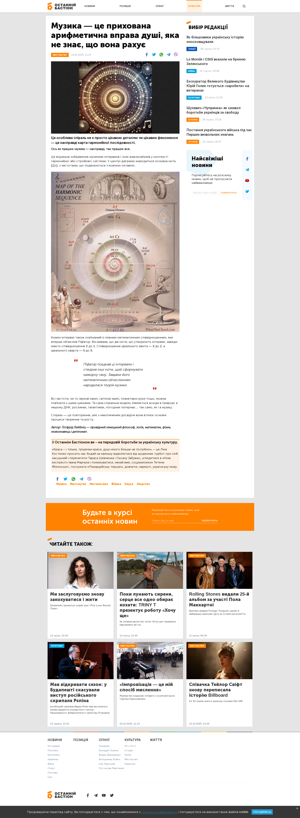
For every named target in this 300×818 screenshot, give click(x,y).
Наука (128, 484)
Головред (104, 746)
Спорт (51, 768)
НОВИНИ (89, 6)
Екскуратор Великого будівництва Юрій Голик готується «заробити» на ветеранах (217, 85)
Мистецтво (78, 484)
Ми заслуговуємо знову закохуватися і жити (77, 596)
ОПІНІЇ (160, 6)
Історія (128, 750)
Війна (51, 763)
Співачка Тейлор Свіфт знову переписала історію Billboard (215, 690)
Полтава (52, 772)
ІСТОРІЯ (192, 119)
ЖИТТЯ (229, 6)
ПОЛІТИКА (194, 97)
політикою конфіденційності (159, 812)
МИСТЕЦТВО (60, 55)
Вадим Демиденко (110, 754)
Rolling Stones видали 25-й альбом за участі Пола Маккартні (219, 599)
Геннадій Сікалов (108, 750)
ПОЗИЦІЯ (125, 6)
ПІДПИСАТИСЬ (229, 192)
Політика (57, 646)
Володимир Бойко (109, 759)
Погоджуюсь (262, 812)
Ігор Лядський (107, 763)
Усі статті (130, 746)
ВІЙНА (191, 71)
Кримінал (53, 759)
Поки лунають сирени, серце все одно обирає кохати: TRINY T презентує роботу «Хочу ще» (148, 604)
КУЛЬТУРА (194, 6)
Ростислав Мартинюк (111, 768)
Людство (143, 484)
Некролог (130, 763)
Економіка (54, 754)
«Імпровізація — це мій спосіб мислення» (146, 687)
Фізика (116, 484)
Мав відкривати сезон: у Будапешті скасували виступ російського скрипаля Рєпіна (78, 692)
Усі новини (54, 746)
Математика (99, 484)
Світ (50, 777)
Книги (127, 754)
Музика (61, 484)
